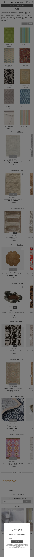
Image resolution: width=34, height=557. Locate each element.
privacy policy (23, 547)
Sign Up (17, 541)
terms (20, 547)
